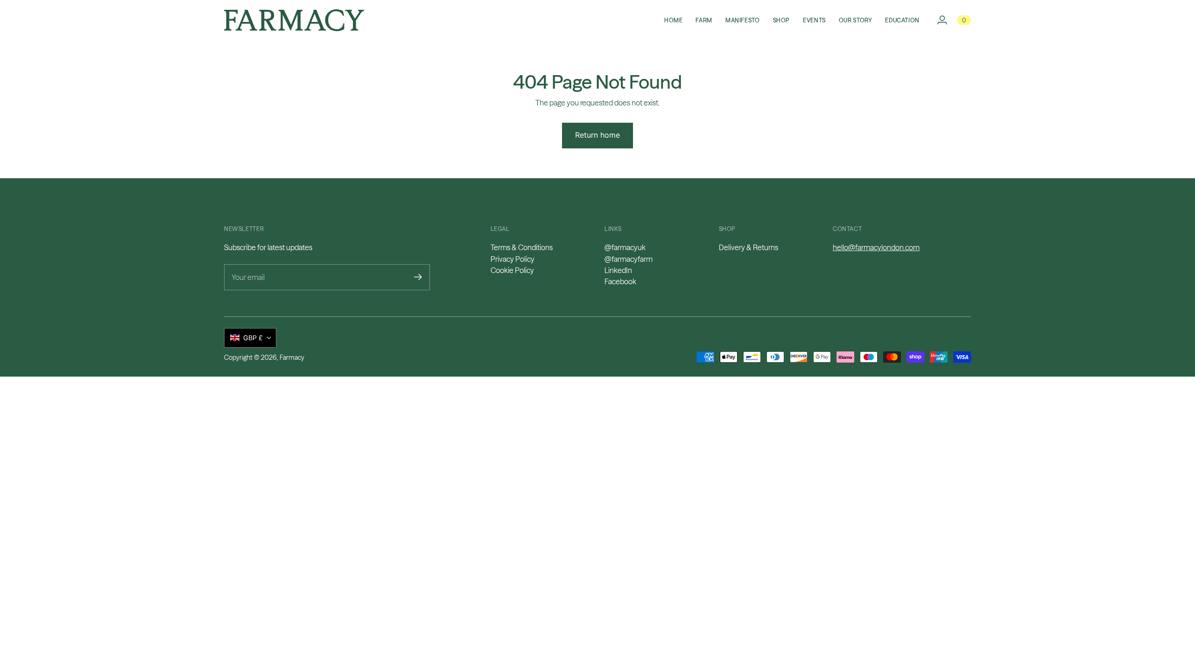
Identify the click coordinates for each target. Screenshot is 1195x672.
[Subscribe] (418, 277)
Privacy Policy (512, 259)
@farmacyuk (625, 247)
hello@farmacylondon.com (876, 247)
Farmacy (292, 357)
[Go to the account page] (942, 20)
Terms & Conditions (522, 247)
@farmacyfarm (629, 259)
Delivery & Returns (748, 247)
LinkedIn (618, 270)
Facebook (620, 281)
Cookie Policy (512, 270)
